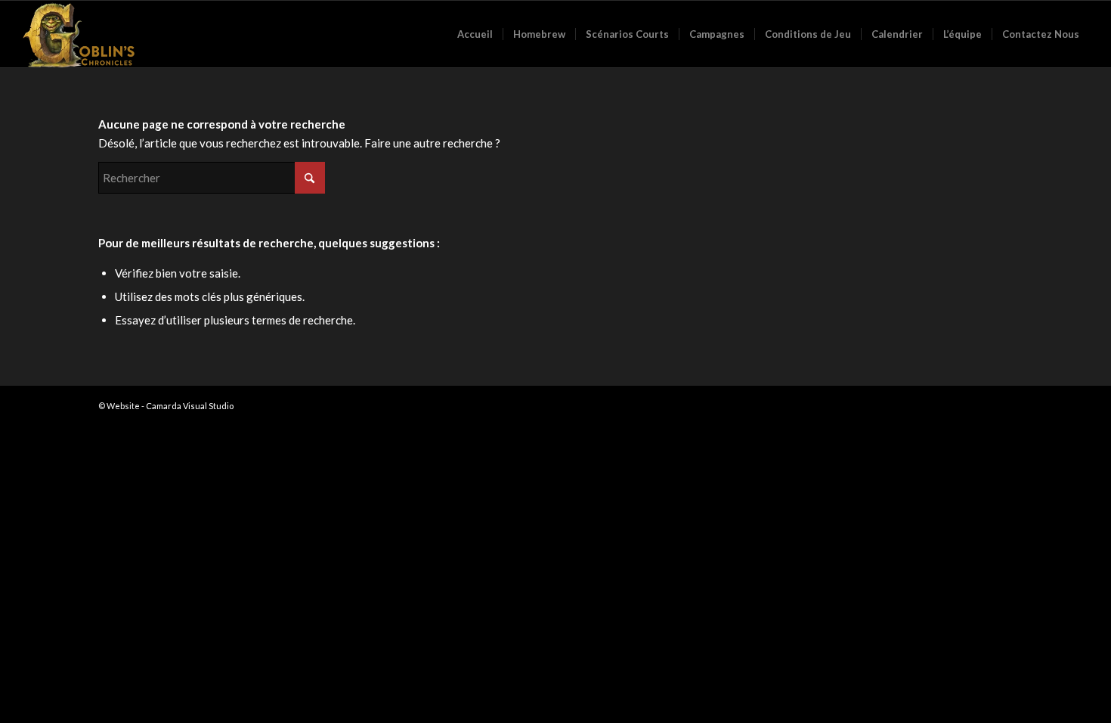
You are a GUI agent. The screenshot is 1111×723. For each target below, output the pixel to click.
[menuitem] (475, 34)
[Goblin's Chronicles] (79, 34)
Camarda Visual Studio (190, 406)
